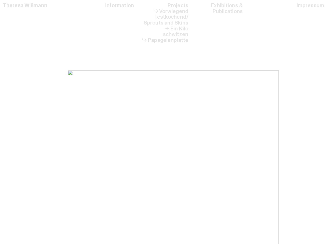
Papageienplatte (168, 40)
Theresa (13, 5)
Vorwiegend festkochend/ (172, 14)
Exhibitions (224, 5)
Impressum (310, 5)
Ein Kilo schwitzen (175, 31)
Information (119, 5)
